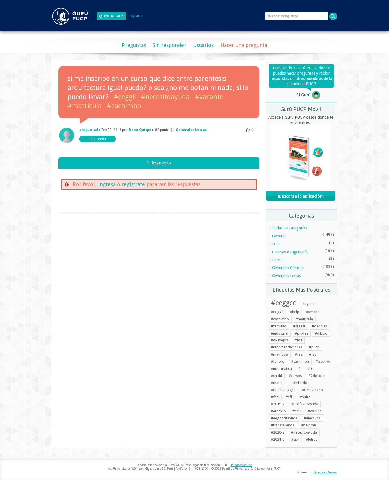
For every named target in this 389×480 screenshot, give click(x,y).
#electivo (323, 361)
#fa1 (298, 340)
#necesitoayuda (165, 97)
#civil (295, 439)
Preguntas (134, 45)
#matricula (304, 319)
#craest (299, 326)
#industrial (279, 333)
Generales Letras (191, 130)
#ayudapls (279, 340)
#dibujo (321, 333)
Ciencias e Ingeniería (290, 252)
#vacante (209, 97)
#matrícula (84, 106)
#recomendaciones (286, 347)
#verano (313, 312)
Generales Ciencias (288, 268)
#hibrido (300, 383)
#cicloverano (312, 390)
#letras (311, 439)
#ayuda (308, 304)
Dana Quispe (140, 130)
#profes (301, 333)
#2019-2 (277, 404)
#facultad (278, 326)
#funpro (277, 361)
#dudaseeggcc (283, 390)
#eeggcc (283, 303)
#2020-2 (277, 432)
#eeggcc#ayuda (284, 418)
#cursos (295, 376)
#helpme (308, 425)
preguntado (90, 130)
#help (294, 312)
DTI (275, 244)
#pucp (314, 347)
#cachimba (300, 361)
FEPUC (278, 260)
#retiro (305, 397)
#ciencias (319, 326)
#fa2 (298, 354)
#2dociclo (316, 376)
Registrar (136, 16)
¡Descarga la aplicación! (301, 196)
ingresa (107, 184)
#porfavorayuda (304, 404)
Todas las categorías (289, 228)
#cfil (289, 397)
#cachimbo (124, 106)
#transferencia (283, 425)
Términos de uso (241, 465)
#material (278, 383)
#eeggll (125, 97)
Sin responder (169, 45)
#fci (310, 368)
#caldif (276, 376)
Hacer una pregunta (243, 45)
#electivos (312, 418)
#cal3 (296, 411)
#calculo (315, 411)
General (278, 236)
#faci (275, 397)
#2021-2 (277, 439)
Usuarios (203, 45)
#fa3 (313, 354)
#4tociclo (278, 411)
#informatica (281, 368)
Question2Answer (325, 472)
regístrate (133, 184)
